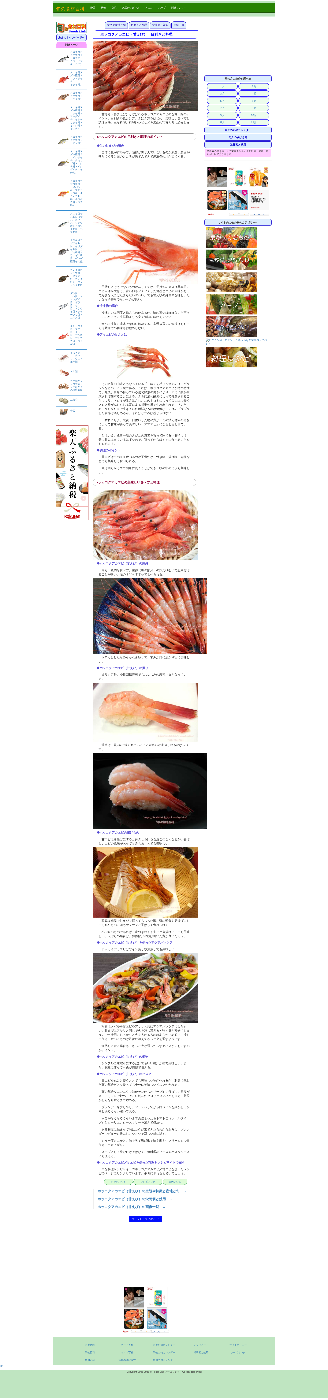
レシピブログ (147, 1181)
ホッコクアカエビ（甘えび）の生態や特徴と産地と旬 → (142, 1191)
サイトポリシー (238, 1344)
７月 (222, 108)
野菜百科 (90, 1344)
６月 (253, 100)
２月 (253, 86)
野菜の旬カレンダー (164, 1344)
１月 (222, 86)
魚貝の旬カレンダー (164, 1360)
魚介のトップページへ (71, 37)
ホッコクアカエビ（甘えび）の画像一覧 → (132, 1207)
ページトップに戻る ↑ (145, 1218)
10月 (254, 115)
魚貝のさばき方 (131, 7)
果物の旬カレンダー (164, 1352)
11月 (222, 122)
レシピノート (201, 1344)
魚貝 (114, 7)
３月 (222, 93)
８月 (253, 108)
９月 (222, 115)
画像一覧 (178, 24)
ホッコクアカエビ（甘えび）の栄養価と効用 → (135, 1199)
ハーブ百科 (127, 1344)
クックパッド (118, 1181)
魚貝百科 (90, 1360)
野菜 (94, 7)
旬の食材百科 (70, 8)
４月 (253, 93)
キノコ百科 (127, 1352)
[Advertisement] (145, 187)
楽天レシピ (175, 1181)
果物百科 (90, 1352)
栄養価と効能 (160, 24)
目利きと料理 (139, 24)
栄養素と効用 (238, 144)
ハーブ (162, 7)
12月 (254, 122)
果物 (103, 7)
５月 (222, 100)
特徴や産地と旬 (116, 24)
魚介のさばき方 (238, 137)
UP (1, 1366)
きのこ (149, 7)
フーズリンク (238, 1352)
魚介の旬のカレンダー (238, 130)
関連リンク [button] (177, 7)
